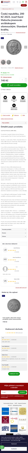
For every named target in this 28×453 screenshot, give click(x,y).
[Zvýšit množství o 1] (26, 79)
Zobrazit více (14, 374)
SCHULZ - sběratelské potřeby (15, 405)
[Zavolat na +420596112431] (17, 2)
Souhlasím (14, 449)
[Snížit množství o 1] (26, 81)
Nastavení (14, 444)
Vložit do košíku (15, 85)
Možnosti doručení (7, 77)
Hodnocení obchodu (14, 329)
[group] (14, 310)
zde (19, 440)
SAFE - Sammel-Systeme (20, 403)
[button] (14, 322)
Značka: (7, 118)
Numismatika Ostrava (8, 403)
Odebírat (22, 392)
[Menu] (26, 2)
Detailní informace (19, 68)
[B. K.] (14, 305)
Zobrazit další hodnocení (21, 287)
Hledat (24, 5)
